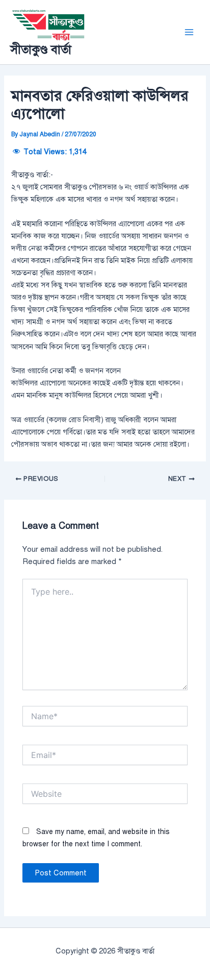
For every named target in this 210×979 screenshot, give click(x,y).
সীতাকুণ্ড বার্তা (40, 49)
